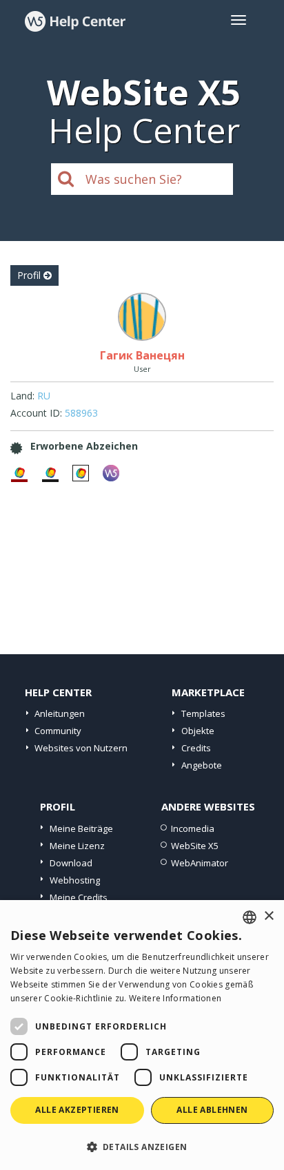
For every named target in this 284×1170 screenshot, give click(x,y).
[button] (142, 1146)
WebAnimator (199, 863)
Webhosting (75, 880)
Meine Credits (79, 897)
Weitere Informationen (175, 998)
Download (71, 863)
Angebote (201, 765)
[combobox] (249, 917)
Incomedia (192, 828)
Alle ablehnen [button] (211, 1110)
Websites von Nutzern (81, 748)
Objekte (197, 730)
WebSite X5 (195, 845)
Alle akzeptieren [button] (77, 1110)
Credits (196, 748)
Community (57, 730)
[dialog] (142, 1035)
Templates (203, 713)
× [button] (268, 916)
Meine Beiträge (81, 828)
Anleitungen (59, 713)
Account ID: (36, 412)
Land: (22, 395)
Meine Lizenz (77, 845)
